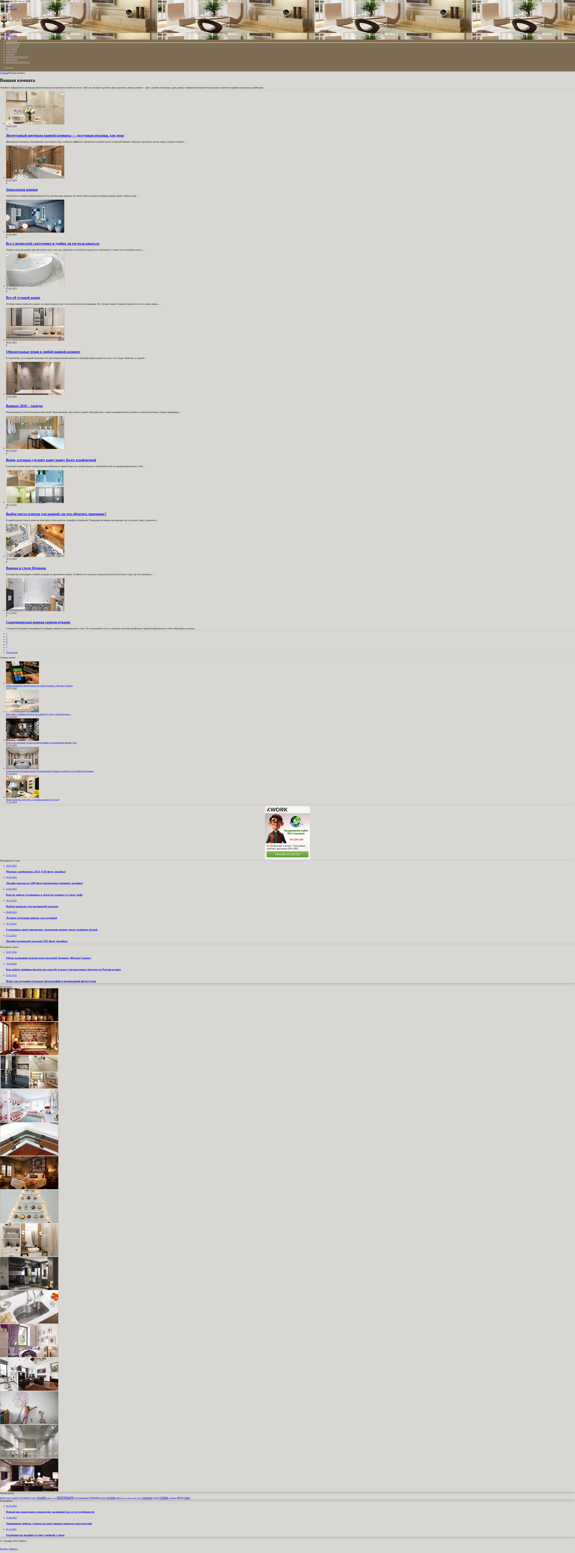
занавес (49, 1498)
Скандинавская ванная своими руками (38, 622)
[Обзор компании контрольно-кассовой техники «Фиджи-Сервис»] (22, 683)
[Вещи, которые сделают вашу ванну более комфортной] (35, 448)
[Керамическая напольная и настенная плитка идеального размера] (29, 1087)
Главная (4, 73)
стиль (163, 1497)
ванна (3, 1497)
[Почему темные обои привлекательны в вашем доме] (29, 1490)
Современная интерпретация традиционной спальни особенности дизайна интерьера (50, 771)
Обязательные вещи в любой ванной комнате (43, 352)
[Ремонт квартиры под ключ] (29, 1390)
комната (94, 1497)
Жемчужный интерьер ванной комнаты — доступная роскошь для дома (65, 135)
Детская (11, 51)
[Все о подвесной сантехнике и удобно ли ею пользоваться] (35, 232)
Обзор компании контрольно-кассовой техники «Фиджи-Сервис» (39, 685)
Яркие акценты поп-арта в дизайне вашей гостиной (32, 799)
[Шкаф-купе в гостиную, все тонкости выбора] (29, 1289)
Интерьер (12, 59)
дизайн (41, 1497)
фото (180, 1497)
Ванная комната (17, 57)
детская (33, 1498)
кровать (103, 1498)
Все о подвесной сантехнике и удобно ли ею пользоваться (52, 243)
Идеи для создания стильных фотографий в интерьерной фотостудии (41, 742)
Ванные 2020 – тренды (24, 406)
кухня (111, 1497)
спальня (147, 1497)
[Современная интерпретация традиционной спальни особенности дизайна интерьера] (22, 768)
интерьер (65, 1497)
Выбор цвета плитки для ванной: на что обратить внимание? (56, 514)
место (124, 1498)
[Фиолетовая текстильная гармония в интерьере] (29, 1356)
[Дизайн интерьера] (16, 28)
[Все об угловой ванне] (35, 286)
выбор (9, 1498)
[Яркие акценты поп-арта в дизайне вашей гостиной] (22, 797)
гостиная (24, 1497)
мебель (119, 1498)
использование (81, 1497)
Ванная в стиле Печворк (26, 568)
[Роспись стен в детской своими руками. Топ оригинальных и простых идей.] (29, 1423)
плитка (134, 1498)
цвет (187, 1497)
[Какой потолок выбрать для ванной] (29, 1457)
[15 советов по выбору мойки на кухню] (29, 1322)
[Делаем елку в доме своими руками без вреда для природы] (29, 1222)
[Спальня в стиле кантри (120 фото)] (29, 1188)
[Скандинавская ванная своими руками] (35, 610)
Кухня (10, 54)
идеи (54, 1498)
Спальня (11, 49)
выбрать (15, 1498)
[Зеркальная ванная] (35, 177)
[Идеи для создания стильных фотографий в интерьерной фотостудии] (22, 740)
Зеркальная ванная (22, 189)
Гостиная (12, 46)
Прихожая (12, 43)
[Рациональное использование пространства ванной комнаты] (29, 1255)
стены (156, 1497)
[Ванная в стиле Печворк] (35, 556)
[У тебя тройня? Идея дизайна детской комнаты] (29, 1121)
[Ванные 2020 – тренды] (35, 394)
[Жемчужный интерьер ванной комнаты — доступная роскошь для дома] (35, 123)
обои (129, 1498)
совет (139, 1498)
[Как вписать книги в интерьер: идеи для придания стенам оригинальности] (29, 1054)
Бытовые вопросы (18, 62)
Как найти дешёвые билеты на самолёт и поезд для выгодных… (39, 714)
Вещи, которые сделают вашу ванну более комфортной (51, 460)
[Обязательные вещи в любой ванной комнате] (35, 340)
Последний (12, 652)
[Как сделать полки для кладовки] (29, 1020)
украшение (173, 1498)
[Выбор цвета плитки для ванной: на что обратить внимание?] (35, 502)
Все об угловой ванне (23, 298)
